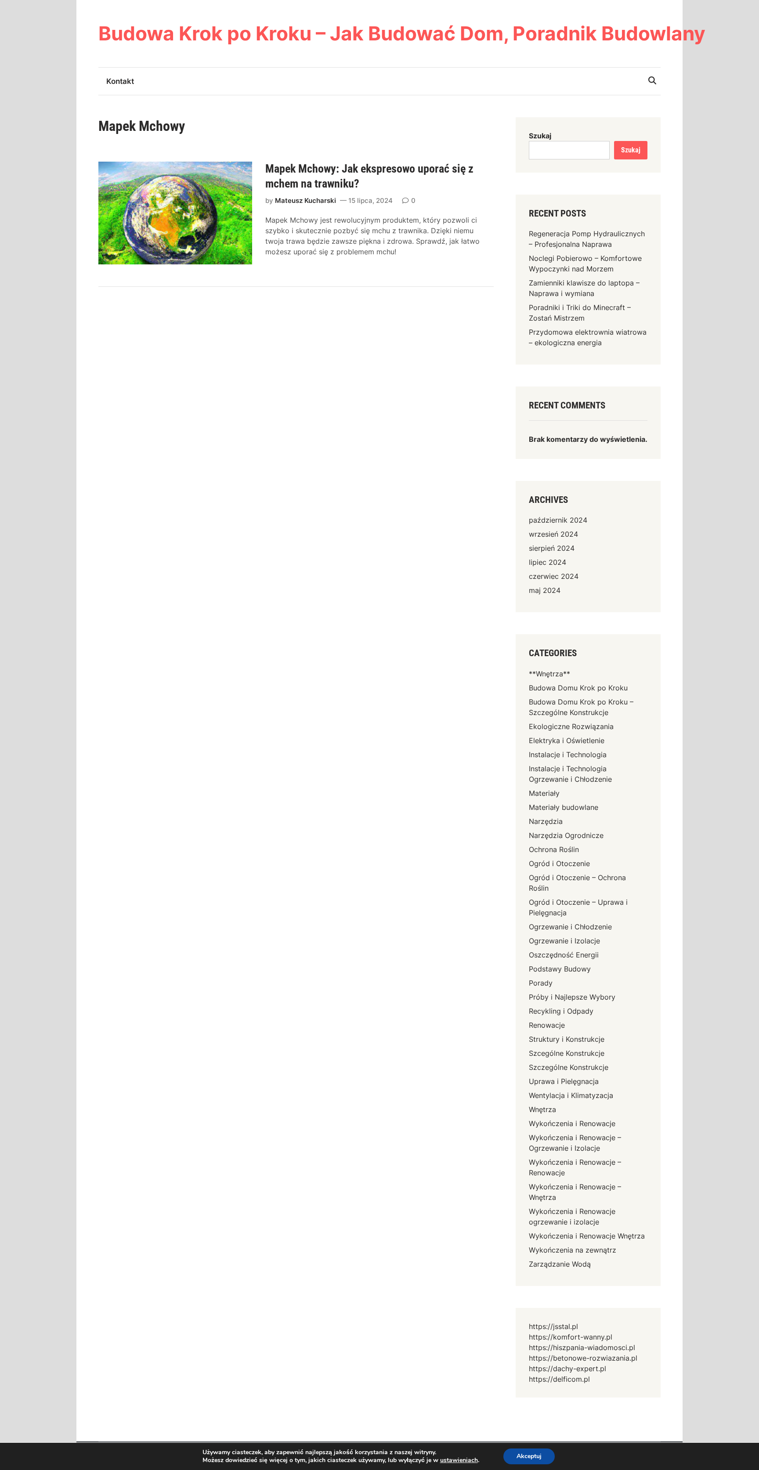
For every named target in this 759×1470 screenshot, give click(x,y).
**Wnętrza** (549, 673)
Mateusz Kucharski (305, 200)
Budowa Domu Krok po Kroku (578, 687)
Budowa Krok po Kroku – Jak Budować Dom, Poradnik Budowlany (401, 33)
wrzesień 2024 (553, 534)
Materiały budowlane (563, 807)
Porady (541, 983)
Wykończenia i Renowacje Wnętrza (587, 1236)
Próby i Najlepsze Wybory (572, 997)
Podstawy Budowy (560, 968)
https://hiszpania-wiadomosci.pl (582, 1347)
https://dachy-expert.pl (567, 1368)
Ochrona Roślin (554, 849)
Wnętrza (542, 1109)
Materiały (544, 793)
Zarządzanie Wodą (560, 1264)
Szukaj (540, 135)
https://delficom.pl (559, 1379)
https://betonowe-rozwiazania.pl (583, 1358)
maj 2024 (544, 590)
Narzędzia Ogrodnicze (566, 835)
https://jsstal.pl (553, 1326)
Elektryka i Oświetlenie (566, 740)
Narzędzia (546, 821)
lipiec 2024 (547, 562)
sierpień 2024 (552, 548)
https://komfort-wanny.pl (570, 1337)
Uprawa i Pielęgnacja (564, 1081)
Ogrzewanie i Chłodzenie (570, 926)
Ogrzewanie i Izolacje (564, 940)
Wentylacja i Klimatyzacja (571, 1095)
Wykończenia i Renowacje (572, 1123)
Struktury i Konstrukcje (566, 1039)
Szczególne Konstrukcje (568, 1067)
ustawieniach (459, 1460)
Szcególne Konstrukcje (566, 1053)
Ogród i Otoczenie (559, 863)
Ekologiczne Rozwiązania (571, 726)
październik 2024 (558, 520)
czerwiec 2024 (553, 576)
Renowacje (547, 1025)
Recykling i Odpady (561, 1011)
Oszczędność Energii (564, 954)
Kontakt (120, 81)
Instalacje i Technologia (568, 754)
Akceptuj (529, 1456)
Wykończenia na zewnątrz (572, 1250)
